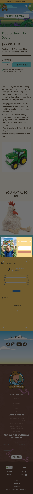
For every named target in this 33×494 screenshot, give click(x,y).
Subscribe (24, 251)
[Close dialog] (31, 238)
